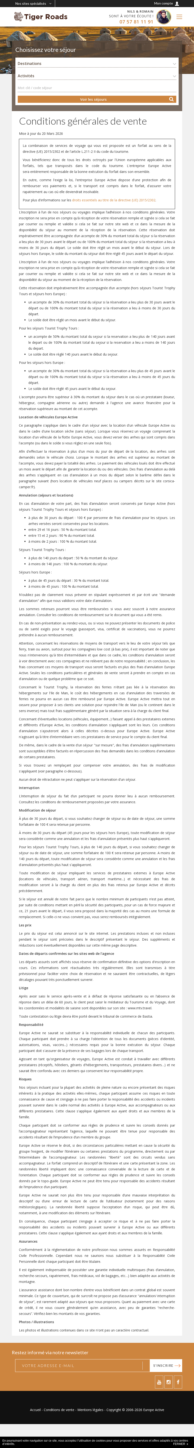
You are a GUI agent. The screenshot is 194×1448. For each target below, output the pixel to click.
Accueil (35, 1409)
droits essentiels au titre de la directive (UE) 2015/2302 (113, 200)
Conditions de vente (59, 1409)
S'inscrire (163, 1365)
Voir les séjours (93, 99)
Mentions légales (90, 1409)
